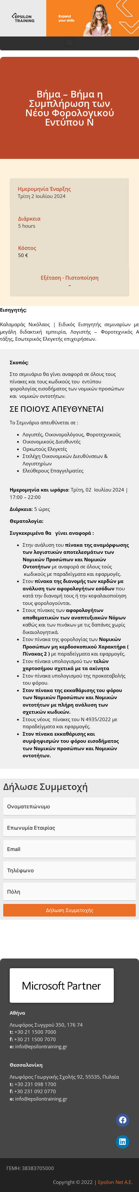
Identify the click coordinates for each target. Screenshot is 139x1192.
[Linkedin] (122, 1141)
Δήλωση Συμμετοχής (69, 910)
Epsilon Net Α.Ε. (115, 1182)
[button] (69, 41)
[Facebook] (122, 1120)
